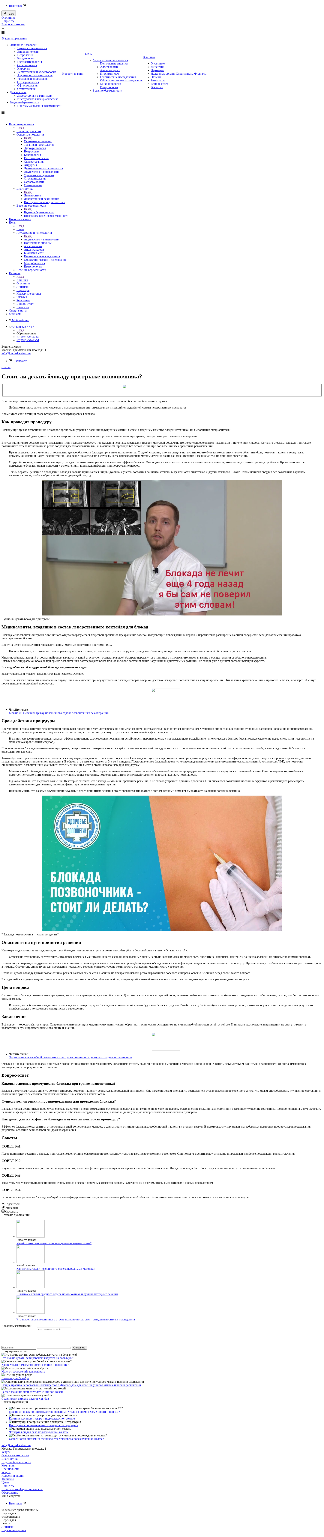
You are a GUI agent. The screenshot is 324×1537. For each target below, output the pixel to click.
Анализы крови (110, 70)
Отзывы (156, 77)
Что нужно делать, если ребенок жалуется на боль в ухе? (38, 1358)
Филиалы (200, 73)
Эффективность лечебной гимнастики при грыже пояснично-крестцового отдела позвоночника (70, 1057)
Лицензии (157, 66)
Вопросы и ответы (13, 24)
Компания (8, 1465)
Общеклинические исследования (121, 80)
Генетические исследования (118, 77)
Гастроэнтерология (29, 61)
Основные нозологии (23, 44)
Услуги (6, 1452)
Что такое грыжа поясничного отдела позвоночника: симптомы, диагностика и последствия (75, 1319)
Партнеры (157, 70)
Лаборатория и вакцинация (34, 95)
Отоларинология (28, 82)
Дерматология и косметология (36, 72)
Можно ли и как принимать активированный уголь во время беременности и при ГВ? (64, 1411)
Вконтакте (16, 5)
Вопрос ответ (159, 83)
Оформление (10, 1492)
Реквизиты (158, 80)
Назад (20, 127)
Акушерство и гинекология (34, 75)
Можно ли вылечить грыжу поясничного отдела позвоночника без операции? (59, 713)
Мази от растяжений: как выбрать (23, 1371)
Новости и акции (73, 73)
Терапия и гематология (32, 48)
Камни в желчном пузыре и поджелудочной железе (42, 1418)
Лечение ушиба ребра (15, 1378)
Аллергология (109, 66)
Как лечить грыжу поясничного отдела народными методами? (56, 1268)
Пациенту (8, 21)
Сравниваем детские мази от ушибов (25, 1398)
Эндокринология (28, 51)
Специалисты (185, 73)
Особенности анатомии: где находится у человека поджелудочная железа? (56, 1438)
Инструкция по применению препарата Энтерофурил (43, 1425)
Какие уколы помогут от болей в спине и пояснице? (35, 1364)
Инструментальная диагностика (37, 99)
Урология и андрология (32, 78)
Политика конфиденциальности (22, 1489)
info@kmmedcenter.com (16, 353)
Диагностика (18, 92)
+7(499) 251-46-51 (27, 340)
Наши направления (14, 38)
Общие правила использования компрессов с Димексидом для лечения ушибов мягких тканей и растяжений (71, 1385)
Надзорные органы (163, 73)
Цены (88, 53)
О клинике (8, 17)
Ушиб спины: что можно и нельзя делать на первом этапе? (54, 1243)
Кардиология (25, 58)
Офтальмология (27, 85)
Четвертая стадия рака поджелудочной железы (38, 1432)
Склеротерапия (27, 65)
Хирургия (23, 68)
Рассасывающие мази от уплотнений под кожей (32, 1391)
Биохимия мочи (110, 73)
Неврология (25, 55)
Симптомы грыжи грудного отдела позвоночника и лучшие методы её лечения (67, 1294)
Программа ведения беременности (39, 105)
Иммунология (109, 87)
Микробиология (110, 83)
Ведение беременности (24, 102)
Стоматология (26, 88)
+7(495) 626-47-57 (27, 336)
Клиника (149, 57)
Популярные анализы (114, 63)
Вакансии (157, 87)
